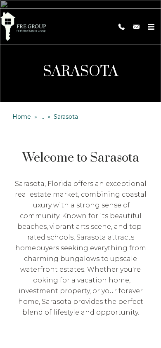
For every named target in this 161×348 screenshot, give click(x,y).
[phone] (121, 27)
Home (21, 116)
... (42, 116)
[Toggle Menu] (151, 27)
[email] (136, 27)
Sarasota (66, 116)
